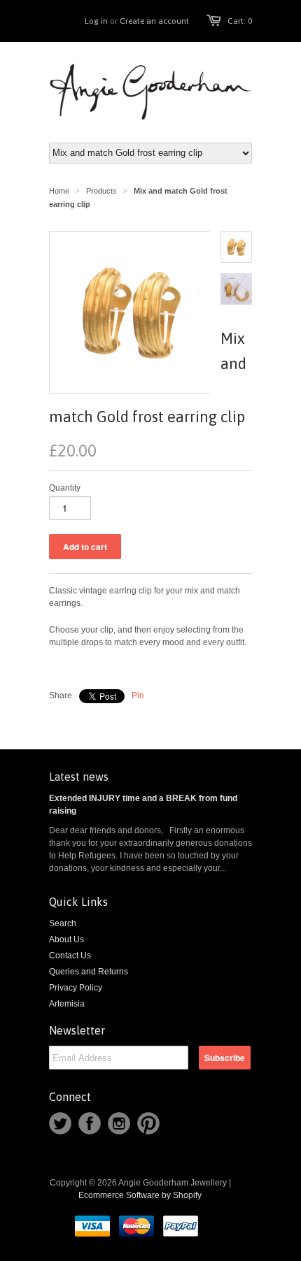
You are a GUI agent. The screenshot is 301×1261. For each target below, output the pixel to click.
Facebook (89, 1123)
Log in (96, 21)
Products (101, 191)
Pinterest (148, 1123)
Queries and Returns (88, 972)
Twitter (60, 1123)
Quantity (64, 488)
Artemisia (67, 1004)
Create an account (154, 21)
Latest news (78, 776)
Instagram (119, 1123)
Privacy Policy (75, 988)
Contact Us (70, 955)
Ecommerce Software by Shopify (140, 1195)
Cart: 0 (239, 21)
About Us (66, 939)
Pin (138, 695)
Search (62, 923)
